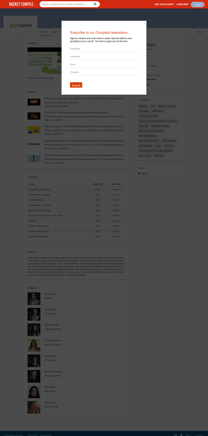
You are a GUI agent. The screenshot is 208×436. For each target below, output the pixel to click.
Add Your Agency (164, 4)
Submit (76, 85)
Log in (198, 4)
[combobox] (70, 4)
